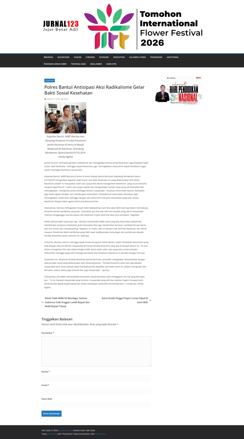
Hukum (77, 57)
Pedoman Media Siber (55, 64)
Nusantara (63, 57)
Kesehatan (119, 57)
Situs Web (47, 398)
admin (66, 99)
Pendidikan (156, 57)
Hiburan (90, 57)
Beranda (48, 57)
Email (45, 385)
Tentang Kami (78, 64)
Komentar (48, 332)
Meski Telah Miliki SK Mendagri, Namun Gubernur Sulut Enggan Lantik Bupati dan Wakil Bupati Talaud (67, 302)
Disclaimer (96, 64)
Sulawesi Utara (137, 57)
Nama (46, 371)
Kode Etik (111, 64)
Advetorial (173, 57)
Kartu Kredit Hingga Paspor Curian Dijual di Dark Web (125, 300)
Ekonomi (104, 57)
